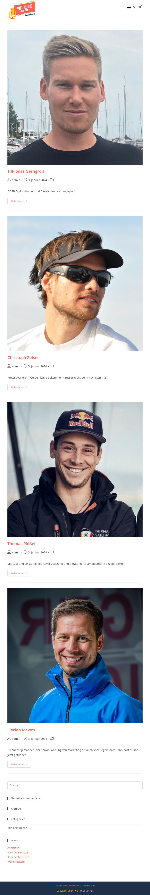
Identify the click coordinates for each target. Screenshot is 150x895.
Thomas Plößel (21, 543)
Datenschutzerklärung (67, 885)
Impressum (89, 885)
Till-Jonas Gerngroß (25, 171)
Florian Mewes (21, 730)
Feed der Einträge (17, 852)
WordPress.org (16, 861)
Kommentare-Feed (18, 857)
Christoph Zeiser (23, 357)
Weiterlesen (21, 201)
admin (16, 180)
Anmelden (13, 848)
